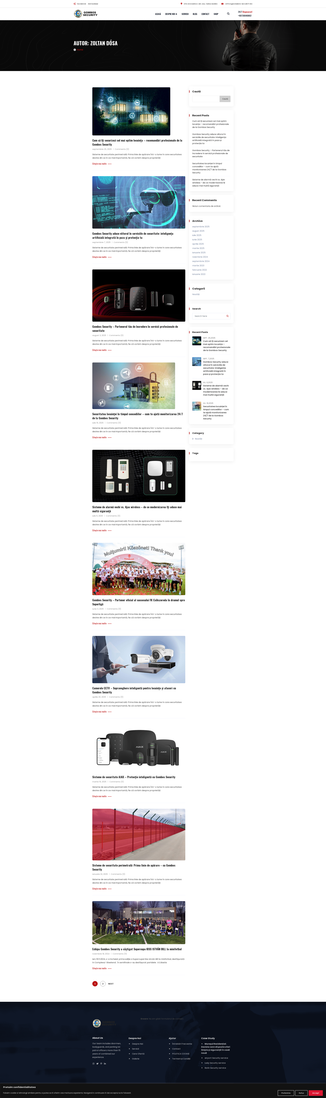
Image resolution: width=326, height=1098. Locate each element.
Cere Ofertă (138, 1053)
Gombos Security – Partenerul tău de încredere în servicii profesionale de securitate (211, 153)
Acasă (158, 14)
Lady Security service (215, 1062)
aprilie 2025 (198, 243)
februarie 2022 (199, 269)
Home (80, 49)
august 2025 (198, 230)
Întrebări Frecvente (182, 1043)
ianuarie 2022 (198, 274)
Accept (315, 1093)
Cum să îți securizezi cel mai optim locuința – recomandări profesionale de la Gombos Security (210, 124)
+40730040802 (245, 15)
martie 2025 (198, 248)
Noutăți (196, 294)
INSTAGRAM (93, 4)
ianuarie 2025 (199, 252)
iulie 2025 (196, 235)
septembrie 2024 (201, 261)
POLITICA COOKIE (180, 1053)
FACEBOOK (81, 4)
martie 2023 (198, 265)
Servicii (185, 14)
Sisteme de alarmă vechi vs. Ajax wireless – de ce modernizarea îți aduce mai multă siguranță (208, 182)
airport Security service (216, 1058)
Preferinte (285, 1093)
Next (111, 983)
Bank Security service (215, 1067)
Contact (205, 14)
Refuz (301, 1093)
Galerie (135, 1058)
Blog (195, 14)
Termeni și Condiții (181, 1058)
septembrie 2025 (200, 226)
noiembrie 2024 (200, 256)
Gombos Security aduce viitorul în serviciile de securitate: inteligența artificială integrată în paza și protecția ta (132, 235)
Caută (196, 91)
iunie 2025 (197, 239)
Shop (216, 14)
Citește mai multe (99, 163)
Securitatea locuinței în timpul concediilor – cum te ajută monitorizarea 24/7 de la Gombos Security (209, 168)
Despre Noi (170, 14)
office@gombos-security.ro (238, 4)
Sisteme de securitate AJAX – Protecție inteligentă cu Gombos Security (133, 777)
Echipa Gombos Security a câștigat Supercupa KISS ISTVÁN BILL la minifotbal (137, 949)
